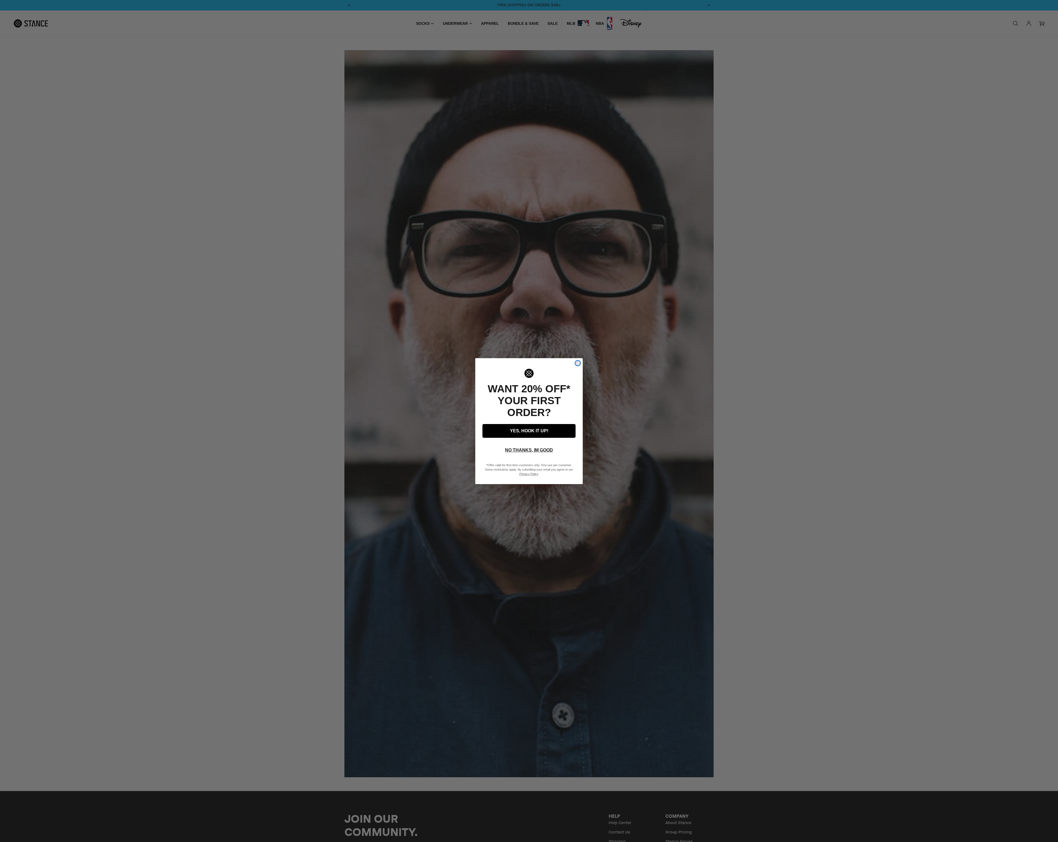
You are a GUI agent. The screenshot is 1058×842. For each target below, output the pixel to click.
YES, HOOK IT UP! (529, 430)
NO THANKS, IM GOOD (529, 450)
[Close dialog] (578, 363)
